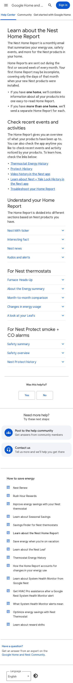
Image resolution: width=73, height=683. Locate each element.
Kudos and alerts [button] (18, 257)
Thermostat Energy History (29, 164)
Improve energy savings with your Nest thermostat (36, 506)
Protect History (21, 169)
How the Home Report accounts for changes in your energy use (35, 568)
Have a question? (12, 646)
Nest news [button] (14, 248)
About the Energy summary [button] (25, 289)
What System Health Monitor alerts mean (38, 604)
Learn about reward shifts (29, 624)
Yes (27, 395)
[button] (5, 5)
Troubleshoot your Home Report (32, 189)
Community (24, 14)
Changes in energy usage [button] (24, 307)
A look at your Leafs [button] (21, 316)
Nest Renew (20, 488)
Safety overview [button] (18, 353)
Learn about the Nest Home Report (36, 533)
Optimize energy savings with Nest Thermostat (34, 614)
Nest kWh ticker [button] (18, 231)
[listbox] (18, 676)
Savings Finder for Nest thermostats (35, 525)
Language (15, 671)
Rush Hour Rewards (24, 496)
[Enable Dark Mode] (35, 675)
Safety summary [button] (18, 344)
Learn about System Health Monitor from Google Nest (38, 581)
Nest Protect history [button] (21, 362)
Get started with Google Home (52, 14)
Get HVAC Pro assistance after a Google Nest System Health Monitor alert (38, 593)
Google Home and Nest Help (28, 5)
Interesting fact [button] (18, 239)
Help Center (8, 14)
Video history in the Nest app (30, 174)
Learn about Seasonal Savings (31, 517)
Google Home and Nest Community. (23, 654)
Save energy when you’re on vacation (36, 541)
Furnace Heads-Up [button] (20, 280)
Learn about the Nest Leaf (29, 549)
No (44, 395)
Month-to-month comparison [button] (27, 298)
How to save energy (21, 478)
